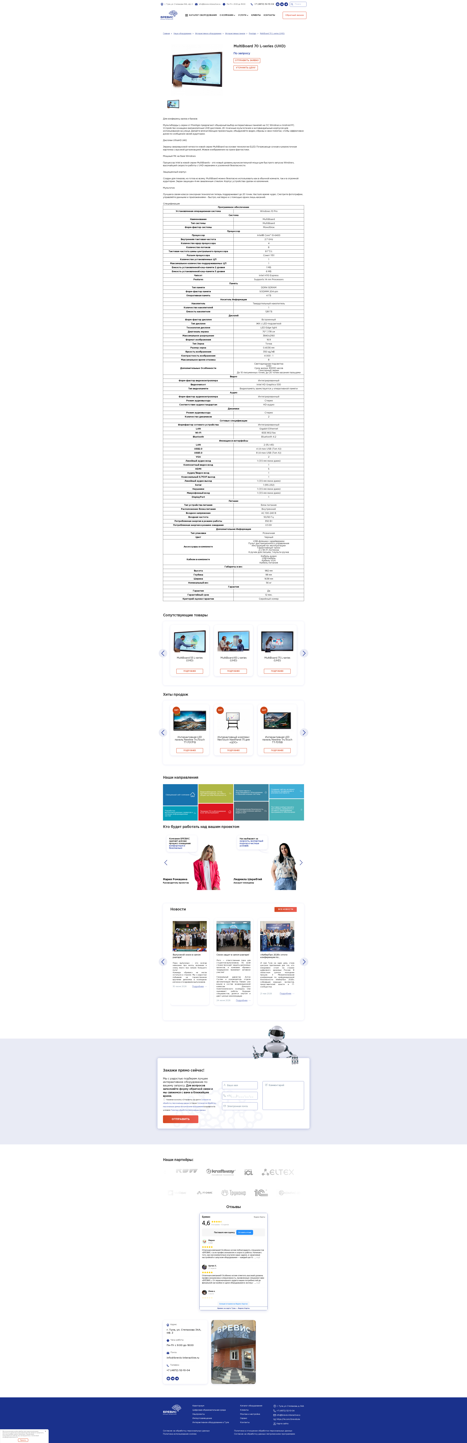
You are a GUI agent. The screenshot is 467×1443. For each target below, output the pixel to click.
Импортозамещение (202, 1418)
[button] (162, 653)
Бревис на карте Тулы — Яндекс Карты (233, 1308)
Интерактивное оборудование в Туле (210, 1422)
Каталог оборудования (203, 15)
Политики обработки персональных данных (188, 1110)
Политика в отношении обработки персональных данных (263, 1431)
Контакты (244, 1422)
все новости (285, 909)
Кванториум (198, 1406)
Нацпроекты (198, 1414)
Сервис (243, 1418)
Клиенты (244, 1410)
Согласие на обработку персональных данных (186, 1431)
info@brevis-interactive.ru (209, 4)
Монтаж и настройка (250, 1414)
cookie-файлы (18, 1431)
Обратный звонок (294, 15)
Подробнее (190, 671)
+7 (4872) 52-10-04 (264, 4)
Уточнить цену (245, 68)
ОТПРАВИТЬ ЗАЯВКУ (247, 60)
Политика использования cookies (180, 1434)
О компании (226, 15)
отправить (181, 1119)
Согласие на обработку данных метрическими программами (264, 1434)
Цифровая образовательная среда (209, 1410)
